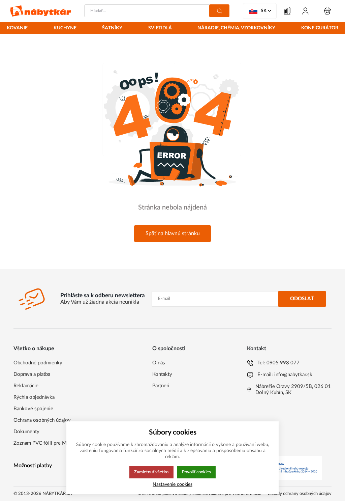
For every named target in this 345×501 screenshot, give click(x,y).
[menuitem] (17, 28)
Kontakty (162, 374)
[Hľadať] (219, 10)
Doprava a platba (31, 374)
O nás (158, 362)
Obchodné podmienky (37, 362)
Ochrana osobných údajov (42, 420)
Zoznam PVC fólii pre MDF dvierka (52, 443)
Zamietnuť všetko (151, 472)
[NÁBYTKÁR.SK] (40, 11)
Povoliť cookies (196, 472)
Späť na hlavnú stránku (173, 233)
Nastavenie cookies (172, 484)
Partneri (160, 385)
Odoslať (302, 298)
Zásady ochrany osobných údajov (300, 494)
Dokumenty (26, 431)
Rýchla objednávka (34, 397)
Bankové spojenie (33, 408)
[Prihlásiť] (305, 11)
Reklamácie (25, 385)
